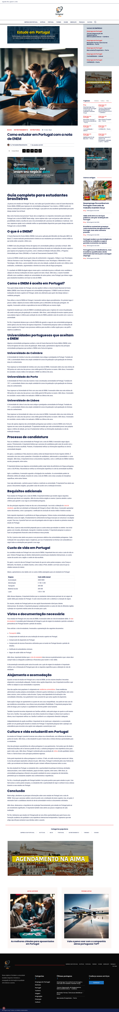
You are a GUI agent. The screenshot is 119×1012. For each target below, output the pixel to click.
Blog (9, 130)
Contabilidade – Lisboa (95, 56)
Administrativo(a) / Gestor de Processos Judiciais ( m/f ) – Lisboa (105, 139)
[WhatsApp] (40, 151)
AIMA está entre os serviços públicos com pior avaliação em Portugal (95, 218)
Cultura (102, 101)
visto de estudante (36, 657)
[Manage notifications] (3, 1008)
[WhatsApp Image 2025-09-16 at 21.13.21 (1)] (98, 169)
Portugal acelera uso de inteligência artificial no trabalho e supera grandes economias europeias (97, 241)
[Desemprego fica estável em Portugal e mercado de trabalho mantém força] (97, 190)
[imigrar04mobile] (98, 93)
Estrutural (35, 130)
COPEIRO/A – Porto (93, 62)
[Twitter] (28, 151)
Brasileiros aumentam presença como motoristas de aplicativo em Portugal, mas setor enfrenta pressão (96, 229)
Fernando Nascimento (19, 145)
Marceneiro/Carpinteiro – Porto (98, 50)
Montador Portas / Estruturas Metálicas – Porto (97, 43)
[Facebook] (24, 151)
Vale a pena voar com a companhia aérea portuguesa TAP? (86, 942)
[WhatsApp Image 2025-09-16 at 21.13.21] (40, 184)
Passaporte (12, 633)
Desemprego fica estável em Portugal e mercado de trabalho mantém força (89, 110)
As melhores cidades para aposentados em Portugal (32, 942)
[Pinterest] (32, 151)
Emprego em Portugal (94, 31)
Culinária (96, 101)
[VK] (36, 151)
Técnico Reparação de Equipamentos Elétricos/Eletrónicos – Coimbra (105, 110)
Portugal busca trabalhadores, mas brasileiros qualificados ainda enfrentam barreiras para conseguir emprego (97, 253)
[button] (95, 22)
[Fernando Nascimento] (8, 145)
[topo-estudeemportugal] (33, 43)
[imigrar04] (50, 875)
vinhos (56, 751)
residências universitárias (47, 689)
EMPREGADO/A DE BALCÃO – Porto (88, 138)
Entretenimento (21, 130)
